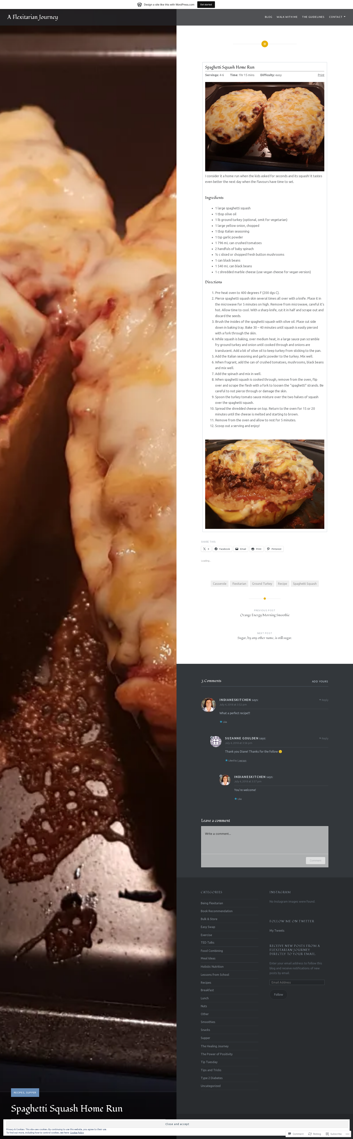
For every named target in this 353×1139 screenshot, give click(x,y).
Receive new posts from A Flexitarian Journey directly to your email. (295, 950)
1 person (241, 760)
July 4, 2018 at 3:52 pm (233, 704)
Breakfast (207, 990)
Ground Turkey (262, 583)
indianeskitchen (235, 699)
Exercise (206, 935)
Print (321, 75)
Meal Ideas (208, 958)
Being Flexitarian (212, 903)
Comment (315, 860)
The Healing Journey (215, 1046)
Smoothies (208, 1022)
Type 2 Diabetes (212, 1078)
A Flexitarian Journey (32, 17)
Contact (336, 16)
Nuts (204, 1006)
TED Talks (207, 942)
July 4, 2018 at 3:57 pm (247, 781)
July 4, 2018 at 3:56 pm (238, 743)
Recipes (19, 1092)
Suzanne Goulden (241, 738)
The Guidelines (313, 16)
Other (205, 1014)
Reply (325, 700)
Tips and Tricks (211, 1070)
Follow (278, 994)
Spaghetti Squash (305, 583)
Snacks (205, 1029)
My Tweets (277, 930)
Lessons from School (215, 974)
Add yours (320, 681)
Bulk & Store (209, 919)
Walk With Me (287, 16)
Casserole (219, 583)
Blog (268, 16)
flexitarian (239, 583)
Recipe (282, 583)
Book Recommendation (217, 911)
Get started (206, 4)
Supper (31, 1092)
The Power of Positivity (217, 1054)
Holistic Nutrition (212, 966)
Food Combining (212, 950)
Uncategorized (211, 1086)
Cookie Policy (77, 1132)
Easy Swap (208, 927)
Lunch (205, 998)
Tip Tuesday (209, 1062)
